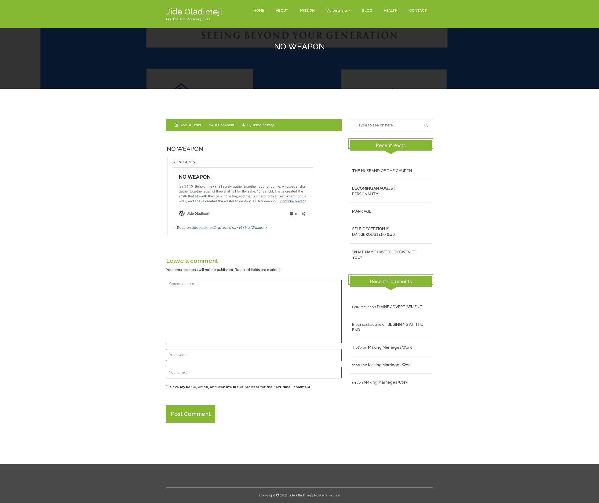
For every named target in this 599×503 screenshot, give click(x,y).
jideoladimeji (263, 125)
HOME (259, 10)
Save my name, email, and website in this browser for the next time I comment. (240, 387)
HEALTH (391, 10)
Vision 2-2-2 (336, 10)
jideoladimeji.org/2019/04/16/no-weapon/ (230, 228)
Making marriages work (390, 347)
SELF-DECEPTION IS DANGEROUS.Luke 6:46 (373, 231)
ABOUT (282, 10)
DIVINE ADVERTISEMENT (399, 306)
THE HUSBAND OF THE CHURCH (382, 170)
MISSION (307, 10)
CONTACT (418, 10)
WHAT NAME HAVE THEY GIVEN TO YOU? (384, 255)
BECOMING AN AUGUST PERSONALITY (374, 191)
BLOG (367, 10)
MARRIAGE (361, 211)
